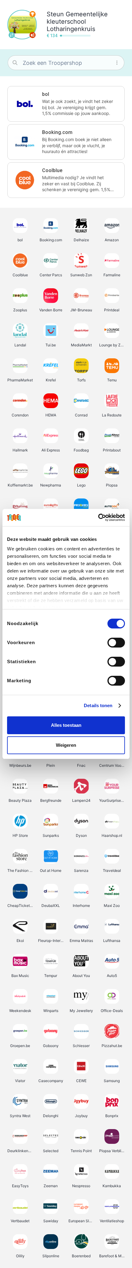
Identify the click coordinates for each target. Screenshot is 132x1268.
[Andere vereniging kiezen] (12, 35)
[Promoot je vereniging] (32, 35)
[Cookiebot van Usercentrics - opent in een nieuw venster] (98, 518)
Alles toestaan (66, 725)
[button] (66, 104)
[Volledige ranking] (32, 14)
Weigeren (66, 745)
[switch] (116, 643)
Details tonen (98, 705)
